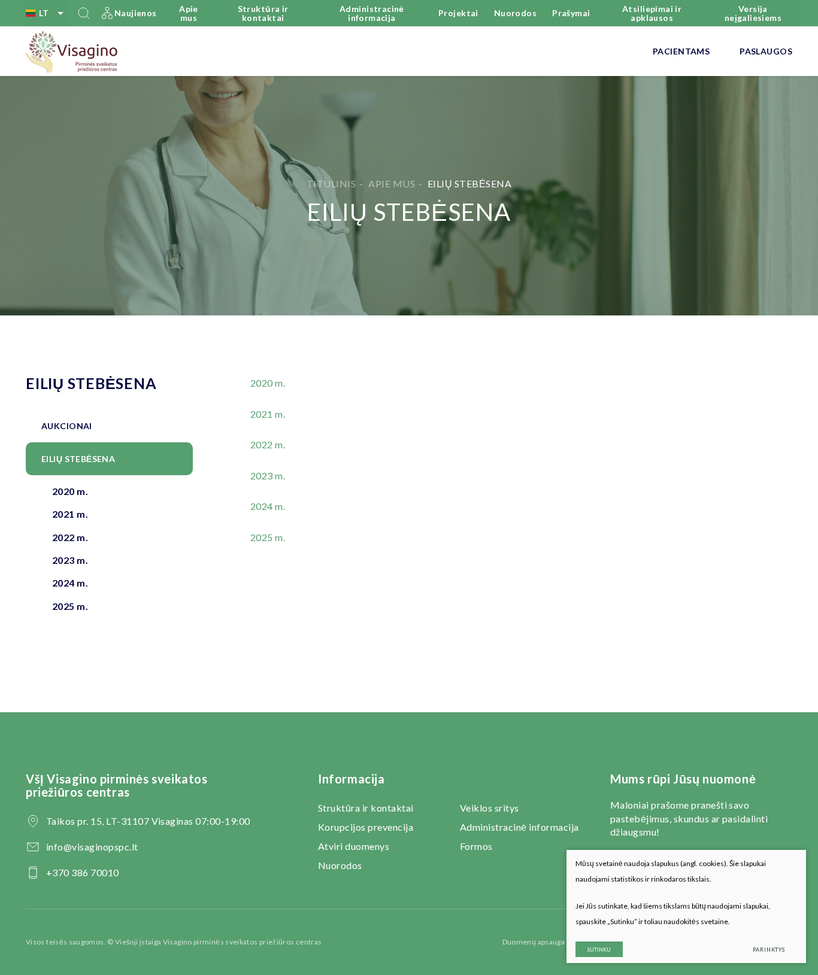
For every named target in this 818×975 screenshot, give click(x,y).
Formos (476, 846)
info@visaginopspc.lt (92, 846)
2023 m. (70, 560)
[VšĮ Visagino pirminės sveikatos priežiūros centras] (72, 51)
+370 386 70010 (82, 872)
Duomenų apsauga (533, 941)
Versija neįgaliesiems (753, 13)
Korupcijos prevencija (365, 827)
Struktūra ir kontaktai (263, 13)
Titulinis (331, 183)
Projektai (458, 13)
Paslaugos (766, 51)
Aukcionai (66, 426)
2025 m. (70, 606)
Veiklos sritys (489, 807)
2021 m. (70, 514)
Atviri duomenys (353, 846)
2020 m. (70, 491)
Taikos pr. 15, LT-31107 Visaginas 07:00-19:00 (148, 821)
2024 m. (70, 582)
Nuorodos (515, 13)
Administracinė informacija (372, 13)
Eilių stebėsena (78, 459)
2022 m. (70, 537)
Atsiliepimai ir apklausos (651, 13)
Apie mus (188, 13)
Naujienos (135, 13)
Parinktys (769, 949)
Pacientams (681, 51)
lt (44, 13)
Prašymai (571, 13)
